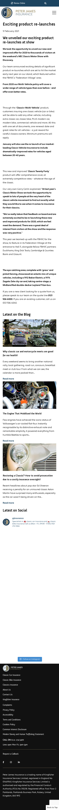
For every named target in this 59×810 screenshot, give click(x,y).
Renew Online (19, 3)
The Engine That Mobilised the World (22, 413)
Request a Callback (11, 754)
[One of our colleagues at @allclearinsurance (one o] (29, 546)
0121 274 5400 (13, 740)
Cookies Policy (9, 724)
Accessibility (8, 714)
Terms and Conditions (12, 719)
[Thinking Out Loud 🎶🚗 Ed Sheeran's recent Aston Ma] (29, 640)
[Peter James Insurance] (26, 12)
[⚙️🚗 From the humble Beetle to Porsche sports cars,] (29, 608)
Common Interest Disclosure (14, 729)
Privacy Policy (8, 710)
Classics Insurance (10, 685)
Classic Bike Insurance (12, 680)
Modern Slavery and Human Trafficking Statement (23, 734)
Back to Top (52, 807)
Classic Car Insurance (11, 675)
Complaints (7, 705)
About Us (7, 689)
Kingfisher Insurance (11, 699)
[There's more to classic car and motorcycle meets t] (29, 577)
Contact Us (7, 694)
